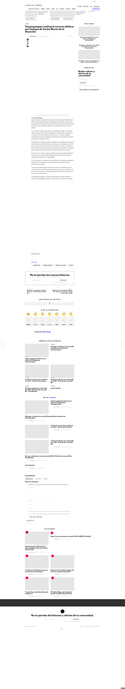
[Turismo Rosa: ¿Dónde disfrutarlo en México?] (37, 584)
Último (80, 6)
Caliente (52, 533)
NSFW (52, 9)
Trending (96, 6)
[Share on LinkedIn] (28, 46)
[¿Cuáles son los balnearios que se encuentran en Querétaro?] (37, 562)
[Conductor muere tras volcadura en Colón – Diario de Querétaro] (56, 14)
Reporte (71, 265)
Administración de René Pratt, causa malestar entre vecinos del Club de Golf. (36, 548)
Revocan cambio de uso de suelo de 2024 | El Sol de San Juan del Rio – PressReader (36, 390)
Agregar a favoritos (47, 265)
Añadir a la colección (61, 265)
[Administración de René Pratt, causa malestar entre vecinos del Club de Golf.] (37, 538)
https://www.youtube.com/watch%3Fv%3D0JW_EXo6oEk (71, 536)
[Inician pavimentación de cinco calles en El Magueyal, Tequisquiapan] (31, 14)
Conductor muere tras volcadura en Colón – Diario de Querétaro (55, 18)
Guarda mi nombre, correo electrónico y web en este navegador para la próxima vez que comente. (50, 511)
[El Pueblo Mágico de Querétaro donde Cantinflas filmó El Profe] (62, 584)
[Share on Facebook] (28, 40)
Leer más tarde (36, 265)
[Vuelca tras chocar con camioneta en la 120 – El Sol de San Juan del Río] (69, 14)
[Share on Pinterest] (28, 44)
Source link (34, 262)
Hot (91, 6)
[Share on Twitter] (28, 42)
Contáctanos (86, 626)
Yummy (73, 9)
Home (81, 626)
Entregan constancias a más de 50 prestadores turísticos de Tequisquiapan (62, 348)
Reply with (30, 520)
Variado (62, 9)
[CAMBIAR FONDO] (97, 1)
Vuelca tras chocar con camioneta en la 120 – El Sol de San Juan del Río (68, 18)
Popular (85, 6)
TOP (57, 9)
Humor (43, 9)
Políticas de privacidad (95, 626)
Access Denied (91, 11)
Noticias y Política (33, 9)
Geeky (48, 9)
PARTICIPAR (96, 9)
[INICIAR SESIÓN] (99, 1)
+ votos (36, 303)
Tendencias (27, 532)
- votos (63, 303)
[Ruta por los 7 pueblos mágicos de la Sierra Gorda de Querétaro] (62, 562)
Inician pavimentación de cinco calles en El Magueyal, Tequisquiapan (31, 18)
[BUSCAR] (89, 9)
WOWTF (68, 9)
